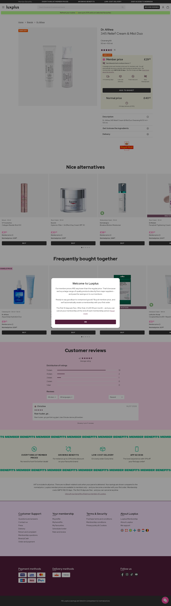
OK (85, 322)
